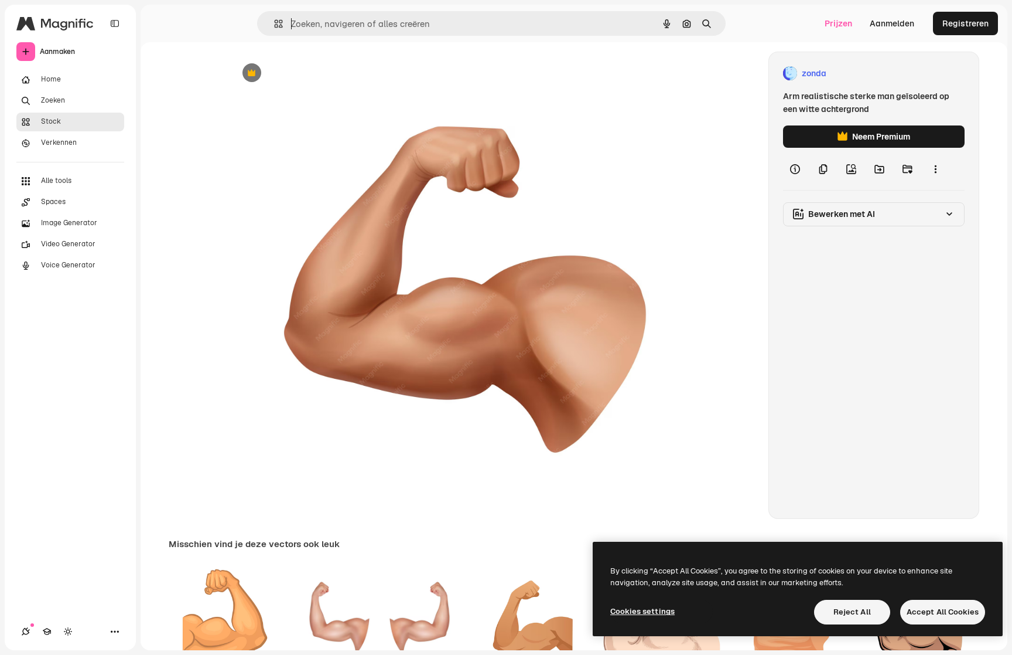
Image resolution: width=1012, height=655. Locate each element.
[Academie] (46, 631)
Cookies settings (642, 611)
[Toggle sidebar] (114, 23)
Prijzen (838, 23)
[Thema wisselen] (68, 631)
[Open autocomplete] (274, 23)
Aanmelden (892, 23)
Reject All (852, 612)
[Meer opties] (935, 169)
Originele (307, 73)
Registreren (965, 23)
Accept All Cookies (943, 612)
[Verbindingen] (25, 631)
